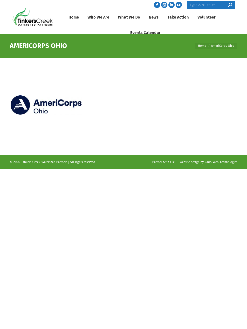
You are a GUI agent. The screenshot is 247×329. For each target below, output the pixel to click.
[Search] (230, 5)
